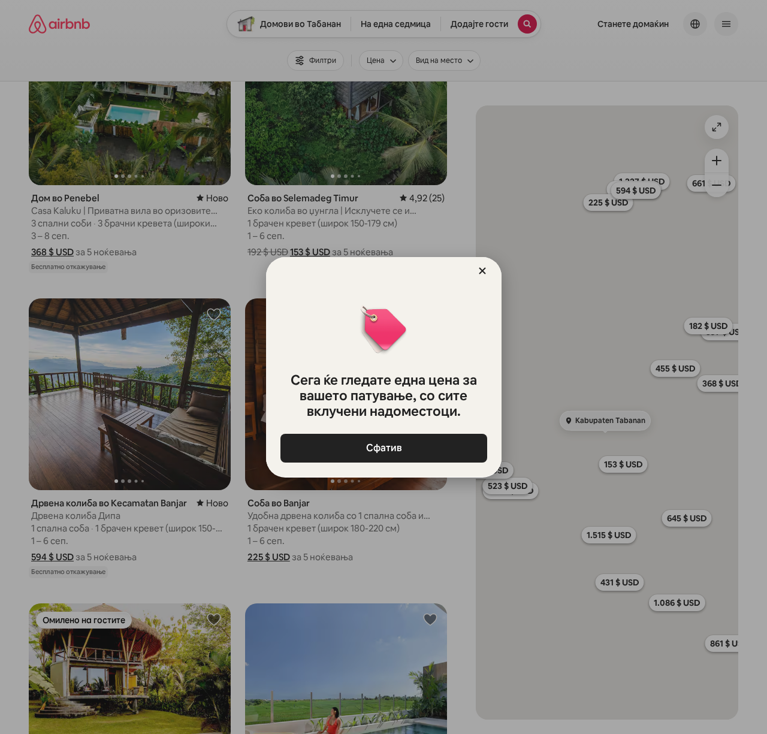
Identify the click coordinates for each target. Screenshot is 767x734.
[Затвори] (482, 271)
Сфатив (383, 448)
